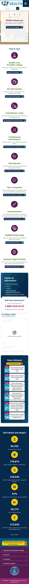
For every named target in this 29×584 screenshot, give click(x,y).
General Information (12, 284)
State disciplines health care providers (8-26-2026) (17, 369)
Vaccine (8, 286)
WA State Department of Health (9, 351)
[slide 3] (14, 17)
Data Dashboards (11, 290)
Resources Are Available (13, 27)
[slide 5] (19, 17)
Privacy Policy (5, 580)
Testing (8, 288)
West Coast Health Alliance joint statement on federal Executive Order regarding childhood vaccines (17, 386)
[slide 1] (10, 17)
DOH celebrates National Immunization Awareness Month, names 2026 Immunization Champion (17, 397)
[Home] (12, 3)
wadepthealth (20, 351)
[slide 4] (17, 17)
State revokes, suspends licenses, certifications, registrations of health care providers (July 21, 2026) (17, 407)
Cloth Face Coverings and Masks (15, 294)
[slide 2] (12, 17)
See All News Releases (13, 363)
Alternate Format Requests (15, 580)
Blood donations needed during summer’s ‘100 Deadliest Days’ (17, 415)
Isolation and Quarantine (13, 292)
